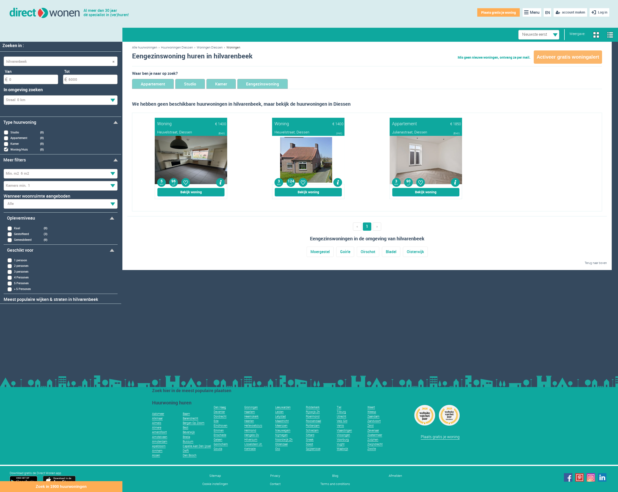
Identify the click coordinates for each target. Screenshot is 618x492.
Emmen (219, 430)
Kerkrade (250, 448)
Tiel (339, 407)
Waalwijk (342, 448)
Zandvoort (374, 421)
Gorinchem (221, 444)
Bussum (188, 441)
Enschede (220, 435)
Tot (67, 71)
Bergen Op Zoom (193, 423)
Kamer (221, 84)
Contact (275, 484)
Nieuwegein (282, 430)
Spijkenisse (313, 448)
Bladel (391, 251)
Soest (309, 444)
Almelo (156, 423)
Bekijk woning (191, 192)
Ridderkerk (313, 407)
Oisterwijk (415, 251)
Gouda (218, 448)
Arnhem (157, 450)
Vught (340, 444)
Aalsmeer (158, 414)
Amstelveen (159, 437)
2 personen (21, 266)
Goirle (345, 251)
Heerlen (249, 421)
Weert (371, 407)
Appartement (153, 84)
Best (185, 427)
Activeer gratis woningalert (568, 57)
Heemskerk (251, 416)
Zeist (370, 425)
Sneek (310, 439)
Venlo (340, 425)
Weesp (371, 412)
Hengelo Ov (251, 435)
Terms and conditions (335, 484)
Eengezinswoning (262, 84)
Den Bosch (190, 455)
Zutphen (372, 439)
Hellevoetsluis (253, 425)
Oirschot (368, 251)
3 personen (21, 271)
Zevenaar (373, 430)
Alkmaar (157, 418)
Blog (335, 476)
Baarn (186, 414)
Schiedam (312, 430)
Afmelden (395, 476)
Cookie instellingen (215, 484)
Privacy (275, 476)
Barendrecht (190, 418)
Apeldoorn (159, 446)
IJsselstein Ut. (253, 444)
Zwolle (371, 448)
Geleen (218, 439)
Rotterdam (313, 425)
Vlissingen (343, 435)
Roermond (313, 416)
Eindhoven (220, 425)
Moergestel (320, 251)
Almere (156, 427)
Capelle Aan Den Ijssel (197, 446)
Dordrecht (220, 416)
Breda (186, 437)
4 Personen (21, 277)
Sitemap (215, 476)
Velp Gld (342, 421)
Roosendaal (313, 421)
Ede (216, 421)
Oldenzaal (281, 444)
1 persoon (20, 260)
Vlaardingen (344, 430)
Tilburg (341, 412)
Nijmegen (281, 435)
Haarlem (249, 412)
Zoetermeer (374, 435)
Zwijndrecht (375, 444)
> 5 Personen (22, 289)
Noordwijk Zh (284, 439)
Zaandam (373, 416)
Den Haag (220, 407)
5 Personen (21, 283)
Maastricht (282, 421)
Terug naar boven (596, 263)
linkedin (602, 477)
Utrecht (341, 416)
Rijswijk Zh (313, 412)
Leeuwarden (283, 407)
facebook (568, 477)
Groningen (251, 407)
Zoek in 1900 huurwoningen (61, 487)
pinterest (579, 477)
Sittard (310, 435)
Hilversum (250, 439)
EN (547, 12)
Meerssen (281, 425)
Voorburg (343, 439)
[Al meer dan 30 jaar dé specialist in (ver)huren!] (44, 12)
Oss (277, 448)
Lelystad (280, 416)
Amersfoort (159, 432)
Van (8, 71)
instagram (591, 477)
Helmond (250, 430)
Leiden (279, 412)
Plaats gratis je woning (498, 12)
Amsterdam (159, 441)
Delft (186, 450)
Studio (190, 84)
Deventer (219, 412)
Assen (156, 455)
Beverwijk (189, 432)
